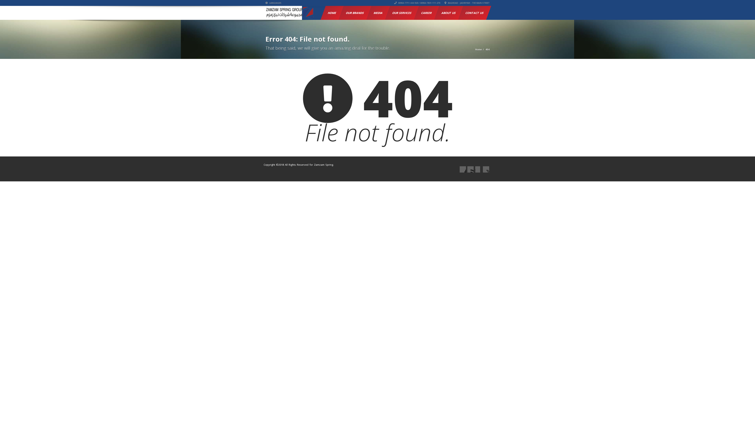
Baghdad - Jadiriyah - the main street (468, 3)
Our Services (402, 13)
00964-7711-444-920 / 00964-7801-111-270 (419, 3)
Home (332, 13)
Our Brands (355, 13)
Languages (275, 3)
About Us (449, 13)
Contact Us (474, 13)
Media (378, 13)
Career (427, 13)
